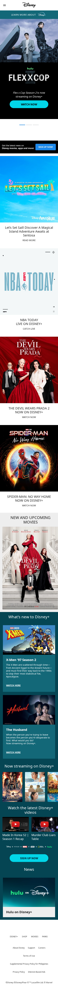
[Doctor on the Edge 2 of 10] (35, 787)
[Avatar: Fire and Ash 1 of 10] (12, 787)
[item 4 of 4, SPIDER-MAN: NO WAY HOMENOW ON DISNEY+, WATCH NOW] (29, 458)
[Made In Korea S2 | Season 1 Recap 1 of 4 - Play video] (15, 824)
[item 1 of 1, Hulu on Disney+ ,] (29, 892)
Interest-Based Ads (36, 972)
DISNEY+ (14, 936)
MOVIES (34, 936)
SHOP (24, 936)
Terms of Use (29, 955)
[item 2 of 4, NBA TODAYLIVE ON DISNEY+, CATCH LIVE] (29, 281)
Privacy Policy (19, 972)
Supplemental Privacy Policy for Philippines (29, 963)
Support (31, 947)
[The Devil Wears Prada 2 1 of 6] (30, 568)
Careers (41, 947)
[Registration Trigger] (29, 147)
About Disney (19, 947)
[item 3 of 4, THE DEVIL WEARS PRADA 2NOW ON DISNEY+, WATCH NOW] (29, 370)
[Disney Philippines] (29, 5)
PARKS (45, 936)
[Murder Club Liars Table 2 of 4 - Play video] (44, 824)
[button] (4, 5)
